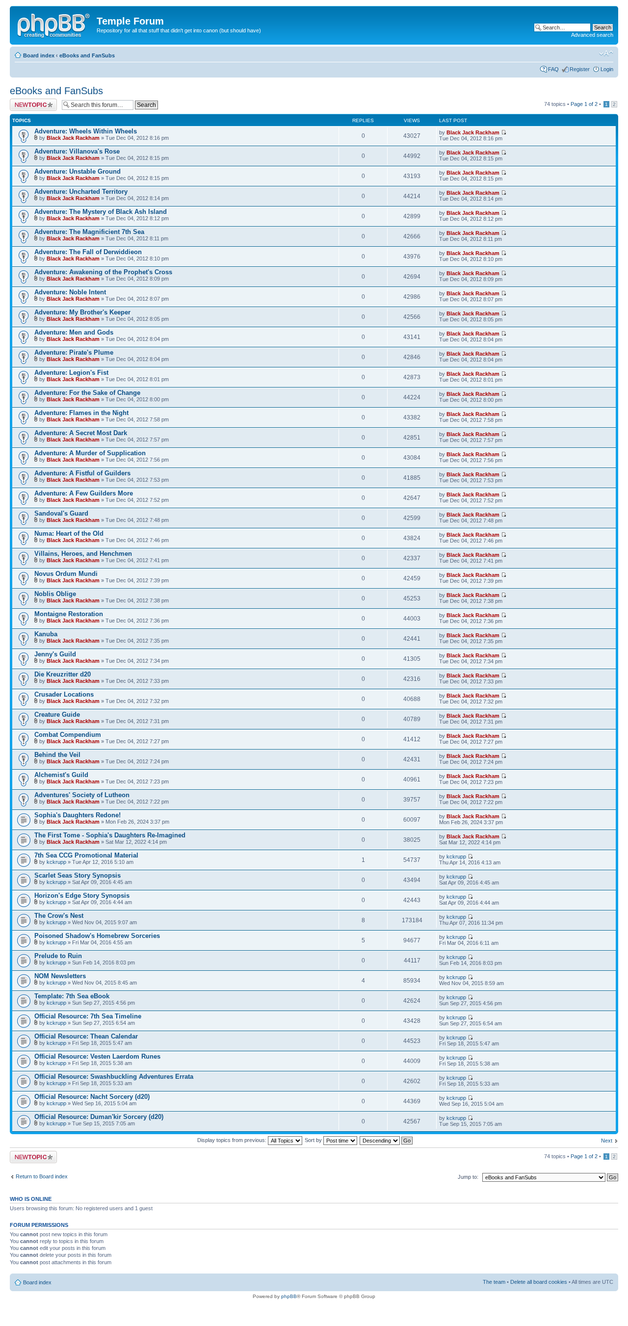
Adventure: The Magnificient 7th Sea (89, 231)
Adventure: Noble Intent (70, 292)
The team (494, 1282)
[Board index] (54, 24)
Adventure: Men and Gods (73, 332)
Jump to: (468, 1177)
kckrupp (56, 862)
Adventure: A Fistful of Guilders (82, 473)
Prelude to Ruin (58, 956)
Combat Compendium (67, 734)
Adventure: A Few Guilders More (83, 493)
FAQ (553, 69)
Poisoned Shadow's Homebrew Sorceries (97, 935)
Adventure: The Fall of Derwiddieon (88, 252)
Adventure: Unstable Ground (77, 171)
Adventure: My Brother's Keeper (82, 312)
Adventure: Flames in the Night (81, 412)
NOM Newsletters (60, 976)
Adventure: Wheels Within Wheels (85, 131)
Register (580, 69)
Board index (38, 55)
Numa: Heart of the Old (69, 533)
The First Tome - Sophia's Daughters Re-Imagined (109, 835)
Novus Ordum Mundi (66, 573)
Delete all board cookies (538, 1282)
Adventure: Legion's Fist (71, 372)
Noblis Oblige (55, 594)
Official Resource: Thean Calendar (86, 1036)
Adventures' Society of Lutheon (82, 795)
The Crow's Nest (58, 915)
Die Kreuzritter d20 (62, 674)
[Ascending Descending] (387, 1140)
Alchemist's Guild (61, 775)
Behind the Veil (57, 754)
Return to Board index (42, 1176)
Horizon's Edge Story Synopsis (82, 895)
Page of (584, 104)
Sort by (314, 1140)
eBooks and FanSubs (87, 55)
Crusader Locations (64, 694)
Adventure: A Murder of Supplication (90, 453)
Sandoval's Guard (61, 513)
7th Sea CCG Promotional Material (86, 855)
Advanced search (592, 35)
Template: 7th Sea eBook (71, 996)
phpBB (289, 1296)
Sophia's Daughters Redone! (77, 815)
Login (607, 69)
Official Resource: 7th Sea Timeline (87, 1016)
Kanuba (45, 634)
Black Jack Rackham (73, 138)
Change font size (606, 53)
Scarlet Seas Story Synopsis (77, 875)
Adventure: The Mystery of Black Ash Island (100, 211)
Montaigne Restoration (68, 614)
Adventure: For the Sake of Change (87, 392)
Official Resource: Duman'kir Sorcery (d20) (98, 1116)
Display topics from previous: (232, 1140)
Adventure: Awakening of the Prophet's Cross (103, 272)
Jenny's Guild (55, 654)
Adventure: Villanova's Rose (77, 151)
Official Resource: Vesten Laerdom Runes (97, 1056)
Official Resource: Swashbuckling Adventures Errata (113, 1076)
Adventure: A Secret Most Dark (80, 433)
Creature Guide (57, 714)
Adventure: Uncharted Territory (81, 191)
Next (606, 1141)
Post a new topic (29, 101)
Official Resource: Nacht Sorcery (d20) (92, 1096)
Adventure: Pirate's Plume (73, 352)
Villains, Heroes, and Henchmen (83, 553)
